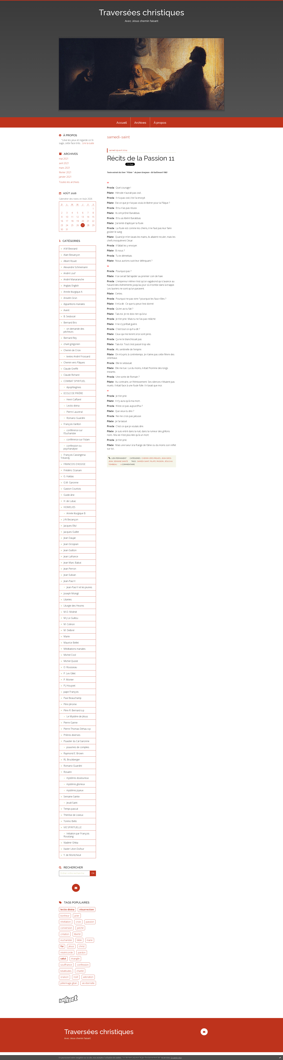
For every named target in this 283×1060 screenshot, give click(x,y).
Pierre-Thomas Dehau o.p (77, 728)
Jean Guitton (70, 550)
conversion (66, 928)
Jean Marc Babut (72, 562)
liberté (77, 934)
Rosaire (68, 772)
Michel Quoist (71, 661)
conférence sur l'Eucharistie (73, 432)
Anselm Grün (70, 298)
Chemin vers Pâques (74, 362)
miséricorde (66, 952)
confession (83, 964)
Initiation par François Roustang (76, 835)
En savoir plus (176, 1057)
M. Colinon (69, 624)
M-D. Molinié (70, 611)
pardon (81, 952)
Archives (140, 122)
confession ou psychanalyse (73, 447)
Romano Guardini (75, 418)
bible (79, 940)
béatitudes (65, 971)
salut (63, 958)
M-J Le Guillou (71, 618)
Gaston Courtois (72, 488)
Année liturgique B (75, 513)
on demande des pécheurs (74, 330)
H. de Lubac (70, 501)
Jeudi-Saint (71, 802)
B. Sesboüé (69, 316)
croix (78, 921)
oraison (64, 977)
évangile (75, 958)
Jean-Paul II (69, 581)
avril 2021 (64, 163)
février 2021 (65, 172)
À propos (160, 122)
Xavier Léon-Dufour (74, 848)
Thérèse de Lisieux (73, 815)
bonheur (64, 915)
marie (90, 940)
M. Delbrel (69, 630)
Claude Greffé (71, 368)
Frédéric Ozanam (73, 470)
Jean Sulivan (70, 574)
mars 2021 (64, 167)
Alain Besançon (72, 254)
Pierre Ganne (71, 722)
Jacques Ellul (70, 525)
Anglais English (71, 285)
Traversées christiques (141, 12)
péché (80, 928)
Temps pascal (71, 808)
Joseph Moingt (71, 593)
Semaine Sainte (72, 796)
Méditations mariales (74, 648)
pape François (71, 691)
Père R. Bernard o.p (74, 710)
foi (62, 946)
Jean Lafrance (71, 556)
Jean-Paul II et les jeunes (79, 587)
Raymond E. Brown (73, 753)
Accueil (121, 122)
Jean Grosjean (71, 544)
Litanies (68, 599)
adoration (88, 977)
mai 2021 (64, 158)
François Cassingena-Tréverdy (73, 456)
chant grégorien (72, 344)
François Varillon (72, 424)
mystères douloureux (77, 778)
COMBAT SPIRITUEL (74, 381)
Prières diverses (72, 735)
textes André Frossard (78, 356)
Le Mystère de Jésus (77, 716)
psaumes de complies (77, 747)
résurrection (86, 909)
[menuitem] (121, 122)
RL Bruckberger (72, 759)
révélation (65, 921)
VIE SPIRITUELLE (73, 827)
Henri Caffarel (73, 399)
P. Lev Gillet (69, 673)
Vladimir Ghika (71, 842)
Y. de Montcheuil (72, 855)
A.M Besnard (70, 248)
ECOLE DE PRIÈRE (73, 393)
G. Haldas (69, 476)
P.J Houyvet (69, 685)
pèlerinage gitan (68, 983)
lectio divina (67, 909)
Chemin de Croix (72, 350)
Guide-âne (69, 494)
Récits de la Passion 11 (140, 158)
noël (76, 977)
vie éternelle (88, 983)
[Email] (76, 888)
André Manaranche (74, 279)
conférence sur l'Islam (78, 439)
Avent (66, 310)
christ (82, 946)
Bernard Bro (70, 322)
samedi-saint (143, 461)
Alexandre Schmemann (76, 267)
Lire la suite (88, 143)
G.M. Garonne (71, 482)
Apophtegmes (73, 387)
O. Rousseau (70, 667)
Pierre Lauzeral (74, 411)
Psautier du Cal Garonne (76, 741)
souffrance (66, 964)
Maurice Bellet (71, 642)
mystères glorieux (75, 784)
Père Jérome (70, 704)
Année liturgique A (73, 291)
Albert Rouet (70, 261)
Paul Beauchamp (72, 698)
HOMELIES (69, 507)
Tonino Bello (70, 821)
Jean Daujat (70, 537)
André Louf (69, 273)
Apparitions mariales (74, 304)
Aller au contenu (10, 2)
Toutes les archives (69, 182)
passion (90, 921)
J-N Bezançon (71, 519)
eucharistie (66, 940)
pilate (153, 461)
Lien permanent (118, 458)
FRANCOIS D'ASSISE (74, 464)
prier (76, 915)
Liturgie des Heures (74, 605)
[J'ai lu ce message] (280, 1057)
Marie (67, 636)
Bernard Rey (70, 337)
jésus (71, 946)
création (64, 934)
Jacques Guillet (71, 531)
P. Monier (69, 679)
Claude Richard (71, 374)
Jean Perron (70, 568)
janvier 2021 (65, 176)
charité (80, 971)
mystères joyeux (74, 790)
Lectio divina (72, 405)
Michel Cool (70, 654)
